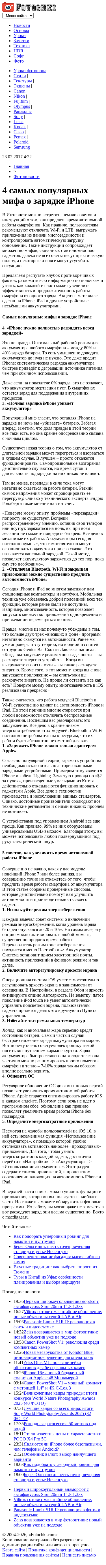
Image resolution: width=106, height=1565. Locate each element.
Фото (19, 61)
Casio (19, 131)
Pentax (20, 136)
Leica (18, 121)
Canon (19, 91)
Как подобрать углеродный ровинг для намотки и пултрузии (51, 1239)
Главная (21, 166)
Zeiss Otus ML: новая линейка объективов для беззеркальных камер (49, 1365)
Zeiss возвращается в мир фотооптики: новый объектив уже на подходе (56, 1334)
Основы (21, 30)
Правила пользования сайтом (30, 1555)
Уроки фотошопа (30, 70)
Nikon (19, 96)
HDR (18, 50)
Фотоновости (27, 176)
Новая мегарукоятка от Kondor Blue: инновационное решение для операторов (54, 1355)
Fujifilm (21, 101)
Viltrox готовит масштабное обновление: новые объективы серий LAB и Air (58, 1314)
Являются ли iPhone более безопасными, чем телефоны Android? (58, 1446)
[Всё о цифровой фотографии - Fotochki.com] (29, 10)
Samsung (22, 147)
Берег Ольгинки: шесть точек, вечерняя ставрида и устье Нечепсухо (52, 1249)
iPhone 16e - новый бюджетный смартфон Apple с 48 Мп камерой (49, 1375)
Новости (22, 25)
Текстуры (23, 80)
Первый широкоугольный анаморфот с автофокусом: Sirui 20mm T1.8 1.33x (56, 1304)
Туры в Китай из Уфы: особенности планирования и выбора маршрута (48, 1279)
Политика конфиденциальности (59, 1549)
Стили (20, 75)
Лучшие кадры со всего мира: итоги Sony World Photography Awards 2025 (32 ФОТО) (54, 1413)
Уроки (20, 35)
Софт (19, 55)
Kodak (20, 126)
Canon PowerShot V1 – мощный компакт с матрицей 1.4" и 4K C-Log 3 (57, 1385)
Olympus (22, 106)
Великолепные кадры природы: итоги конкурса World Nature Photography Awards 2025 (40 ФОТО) (55, 1398)
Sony (18, 116)
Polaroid (21, 142)
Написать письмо (79, 1555)
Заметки (21, 40)
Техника (22, 45)
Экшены (22, 86)
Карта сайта (13, 1549)
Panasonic (23, 111)
